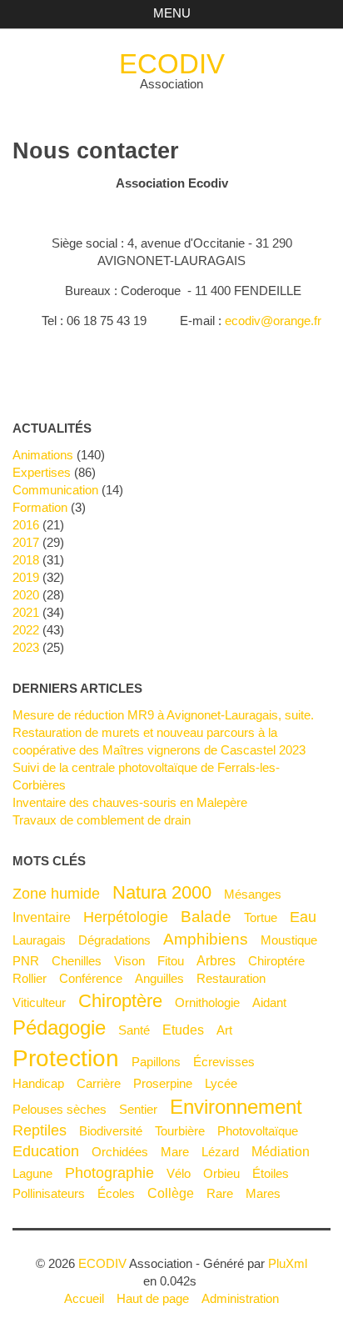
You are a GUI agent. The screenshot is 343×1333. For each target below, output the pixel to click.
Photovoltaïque (257, 1131)
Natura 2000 (161, 892)
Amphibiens (205, 939)
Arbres (216, 960)
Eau (303, 917)
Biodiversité (110, 1131)
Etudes (183, 1029)
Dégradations (114, 940)
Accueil (84, 1298)
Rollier (29, 978)
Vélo (179, 1173)
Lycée (221, 1083)
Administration (240, 1298)
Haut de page (153, 1298)
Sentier (138, 1109)
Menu (172, 13)
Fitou (170, 961)
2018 (25, 560)
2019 (25, 577)
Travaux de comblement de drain (101, 820)
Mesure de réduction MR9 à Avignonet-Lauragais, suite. (163, 715)
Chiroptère (120, 1000)
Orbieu (221, 1173)
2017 (25, 542)
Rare (219, 1193)
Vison (129, 961)
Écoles (116, 1193)
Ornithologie (207, 1002)
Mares (263, 1193)
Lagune (32, 1173)
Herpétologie (125, 917)
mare (175, 1152)
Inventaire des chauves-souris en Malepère (129, 802)
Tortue (260, 917)
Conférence (90, 978)
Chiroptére (276, 961)
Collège (170, 1192)
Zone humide (56, 893)
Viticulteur (39, 1002)
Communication (55, 490)
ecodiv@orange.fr (273, 320)
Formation (39, 507)
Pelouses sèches (59, 1109)
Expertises (41, 472)
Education (45, 1151)
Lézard (220, 1152)
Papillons (156, 1062)
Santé (134, 1030)
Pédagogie (59, 1027)
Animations (42, 455)
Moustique (289, 940)
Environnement (236, 1106)
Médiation (280, 1151)
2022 (25, 630)
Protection (65, 1058)
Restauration (231, 978)
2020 (25, 595)
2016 (25, 525)
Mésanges (252, 894)
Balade (206, 916)
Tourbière (180, 1131)
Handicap (38, 1083)
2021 (25, 612)
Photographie (109, 1173)
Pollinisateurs (48, 1193)
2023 (25, 647)
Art (224, 1030)
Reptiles (39, 1130)
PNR (25, 961)
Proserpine (162, 1083)
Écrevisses (224, 1062)
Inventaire (41, 917)
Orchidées (120, 1152)
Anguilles (159, 978)
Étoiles (270, 1173)
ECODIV (172, 63)
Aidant (269, 1002)
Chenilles (77, 961)
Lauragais (39, 940)
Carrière (99, 1083)
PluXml (287, 1263)
